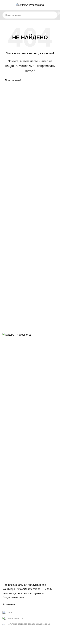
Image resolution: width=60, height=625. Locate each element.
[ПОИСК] (59, 13)
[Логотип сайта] (30, 4)
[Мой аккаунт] (56, 5)
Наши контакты (15, 618)
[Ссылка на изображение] (30, 457)
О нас (10, 612)
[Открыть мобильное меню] (4, 5)
